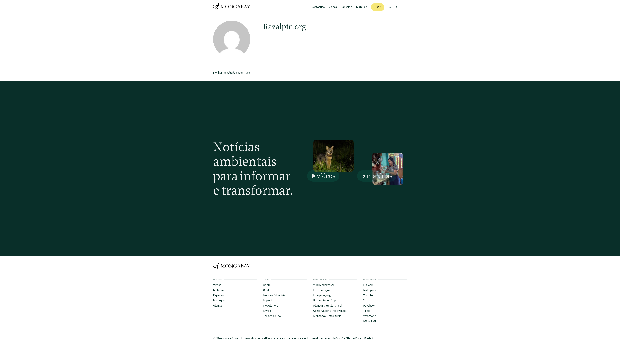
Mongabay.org (322, 295)
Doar (378, 7)
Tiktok (367, 310)
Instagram (369, 290)
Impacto (268, 300)
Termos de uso (272, 316)
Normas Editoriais (274, 295)
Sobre (267, 284)
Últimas (217, 305)
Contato (268, 290)
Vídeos (333, 7)
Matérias (361, 7)
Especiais (346, 7)
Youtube (368, 295)
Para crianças (321, 290)
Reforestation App (324, 300)
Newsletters (270, 305)
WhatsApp (369, 316)
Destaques (318, 7)
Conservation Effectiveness (330, 310)
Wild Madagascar (323, 284)
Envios (267, 310)
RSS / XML (370, 321)
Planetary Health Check (327, 305)
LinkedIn (368, 284)
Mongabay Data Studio (327, 316)
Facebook (369, 305)
